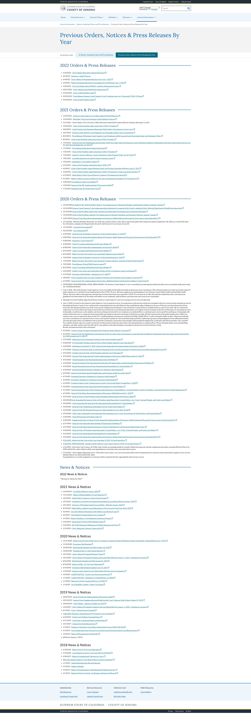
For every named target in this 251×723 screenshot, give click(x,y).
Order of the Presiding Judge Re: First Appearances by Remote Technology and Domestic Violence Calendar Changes (115, 215)
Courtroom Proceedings (82, 227)
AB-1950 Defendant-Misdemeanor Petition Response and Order (96, 525)
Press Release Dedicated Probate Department (89, 148)
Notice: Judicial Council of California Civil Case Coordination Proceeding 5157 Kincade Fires (105, 179)
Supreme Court (148, 2)
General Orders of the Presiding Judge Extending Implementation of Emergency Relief (104, 397)
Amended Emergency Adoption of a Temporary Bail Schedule (94, 376)
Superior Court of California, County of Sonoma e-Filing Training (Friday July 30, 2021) (104, 155)
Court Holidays (146, 692)
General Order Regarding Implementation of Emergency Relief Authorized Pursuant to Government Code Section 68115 (116, 218)
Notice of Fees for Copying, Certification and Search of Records (94, 673)
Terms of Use (179, 711)
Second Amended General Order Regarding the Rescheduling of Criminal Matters (102, 366)
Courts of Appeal (160, 2)
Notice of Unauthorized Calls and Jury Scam (89, 656)
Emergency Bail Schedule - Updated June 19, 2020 (91, 274)
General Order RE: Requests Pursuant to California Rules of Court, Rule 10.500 (101, 410)
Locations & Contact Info (69, 696)
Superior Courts (173, 2)
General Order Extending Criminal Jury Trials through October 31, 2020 (99, 234)
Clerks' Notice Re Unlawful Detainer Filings (88, 554)
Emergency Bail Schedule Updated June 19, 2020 (91, 568)
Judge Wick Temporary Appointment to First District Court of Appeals (89, 614)
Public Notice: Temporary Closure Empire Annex (90, 498)
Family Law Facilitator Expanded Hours (87, 617)
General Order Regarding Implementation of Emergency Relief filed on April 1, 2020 (102, 393)
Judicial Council (186, 2)
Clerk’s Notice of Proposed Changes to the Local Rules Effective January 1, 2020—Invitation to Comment (110, 607)
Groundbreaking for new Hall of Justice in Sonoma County (93, 158)
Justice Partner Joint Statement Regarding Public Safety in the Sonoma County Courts (103, 129)
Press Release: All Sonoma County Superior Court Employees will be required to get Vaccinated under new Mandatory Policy (117, 136)
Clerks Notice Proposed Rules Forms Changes (88, 515)
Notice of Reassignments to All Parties (85, 634)
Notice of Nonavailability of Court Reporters (90, 495)
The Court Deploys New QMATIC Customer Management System (96, 86)
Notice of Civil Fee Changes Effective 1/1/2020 (89, 581)
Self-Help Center (120, 696)
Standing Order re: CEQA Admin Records (89, 551)
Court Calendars (93, 692)
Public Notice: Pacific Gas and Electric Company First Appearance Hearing (99, 175)
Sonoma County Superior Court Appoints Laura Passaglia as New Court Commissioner (103, 133)
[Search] (188, 8)
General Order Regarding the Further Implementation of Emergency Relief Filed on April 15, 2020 (108, 356)
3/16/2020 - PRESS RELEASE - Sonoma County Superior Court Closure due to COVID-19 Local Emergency (102, 444)
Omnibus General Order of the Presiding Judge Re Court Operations (97, 353)
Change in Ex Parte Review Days (85, 624)
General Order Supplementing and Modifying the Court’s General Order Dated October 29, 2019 (109, 600)
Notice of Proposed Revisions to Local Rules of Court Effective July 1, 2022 (98, 83)
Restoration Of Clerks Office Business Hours (89, 522)
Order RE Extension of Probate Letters (87, 417)
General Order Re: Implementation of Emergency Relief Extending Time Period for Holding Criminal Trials (110, 281)
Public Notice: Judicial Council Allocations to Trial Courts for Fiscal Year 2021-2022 (102, 508)
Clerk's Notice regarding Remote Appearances (91, 90)
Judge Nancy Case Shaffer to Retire (86, 162)
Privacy (170, 711)
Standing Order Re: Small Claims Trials (86, 189)
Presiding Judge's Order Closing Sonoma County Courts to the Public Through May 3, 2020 (104, 383)
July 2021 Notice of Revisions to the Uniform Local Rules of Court (95, 512)
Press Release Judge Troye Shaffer (84, 182)
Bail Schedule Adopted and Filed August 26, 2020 (91, 561)
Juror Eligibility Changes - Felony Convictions (88, 585)
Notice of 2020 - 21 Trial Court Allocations (88, 564)
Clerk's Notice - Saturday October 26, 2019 (90, 604)
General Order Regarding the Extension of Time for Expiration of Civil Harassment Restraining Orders (109, 427)
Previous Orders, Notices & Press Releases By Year (136, 55)
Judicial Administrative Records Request (85, 663)
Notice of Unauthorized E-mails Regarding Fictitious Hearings (94, 670)
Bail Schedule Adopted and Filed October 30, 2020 (92, 548)
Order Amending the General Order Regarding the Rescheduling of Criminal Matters (103, 403)
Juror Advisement (80, 231)
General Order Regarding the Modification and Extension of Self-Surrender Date (101, 373)
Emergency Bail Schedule (83, 544)
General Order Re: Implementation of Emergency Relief (94, 597)
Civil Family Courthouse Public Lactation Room (90, 620)
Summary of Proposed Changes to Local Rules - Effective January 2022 (98, 505)
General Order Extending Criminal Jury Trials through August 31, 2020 (98, 257)
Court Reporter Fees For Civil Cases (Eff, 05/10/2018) (92, 653)
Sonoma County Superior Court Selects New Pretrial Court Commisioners (99, 571)
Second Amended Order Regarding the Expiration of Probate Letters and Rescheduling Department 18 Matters (113, 363)
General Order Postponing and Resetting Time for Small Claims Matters (98, 407)
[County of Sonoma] (77, 10)
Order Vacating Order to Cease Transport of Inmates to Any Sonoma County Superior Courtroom (107, 278)
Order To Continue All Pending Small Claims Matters (92, 244)
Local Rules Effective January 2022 (86, 491)
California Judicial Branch (123, 692)
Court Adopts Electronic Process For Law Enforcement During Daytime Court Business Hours (105, 630)
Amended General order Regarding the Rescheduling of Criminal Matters (98, 387)
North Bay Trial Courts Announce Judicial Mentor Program (95, 119)
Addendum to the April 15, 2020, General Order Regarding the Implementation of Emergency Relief (109, 346)
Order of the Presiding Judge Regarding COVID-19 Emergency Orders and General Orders (106, 172)
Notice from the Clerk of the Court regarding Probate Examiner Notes (98, 254)
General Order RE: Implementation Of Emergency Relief (92, 185)
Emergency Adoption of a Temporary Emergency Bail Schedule (94, 380)
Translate (154, 9)
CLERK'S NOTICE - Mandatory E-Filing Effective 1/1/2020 (93, 578)
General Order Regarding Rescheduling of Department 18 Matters (97, 423)
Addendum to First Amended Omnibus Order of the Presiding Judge (97, 339)
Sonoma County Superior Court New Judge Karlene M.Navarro (96, 116)
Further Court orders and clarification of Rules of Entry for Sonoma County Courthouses (104, 271)
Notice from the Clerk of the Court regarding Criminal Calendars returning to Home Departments (108, 261)
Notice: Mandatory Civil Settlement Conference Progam (92, 518)
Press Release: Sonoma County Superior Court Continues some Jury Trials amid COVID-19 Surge (108, 96)
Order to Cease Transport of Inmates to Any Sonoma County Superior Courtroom (101, 331)
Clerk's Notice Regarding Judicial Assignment (89, 73)
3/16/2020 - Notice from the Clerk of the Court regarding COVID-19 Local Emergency (95, 440)
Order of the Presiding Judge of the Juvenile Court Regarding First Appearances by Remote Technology (110, 212)
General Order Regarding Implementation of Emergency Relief (95, 247)
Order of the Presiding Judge (84, 93)
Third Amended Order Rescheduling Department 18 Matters (95, 360)
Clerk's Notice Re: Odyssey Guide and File (88, 528)
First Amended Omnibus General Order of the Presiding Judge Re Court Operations (103, 343)
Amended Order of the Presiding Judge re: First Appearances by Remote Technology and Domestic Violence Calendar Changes (118, 205)
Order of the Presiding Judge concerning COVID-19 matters (96, 126)
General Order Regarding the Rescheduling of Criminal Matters (96, 434)
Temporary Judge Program (80, 76)
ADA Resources (65, 692)
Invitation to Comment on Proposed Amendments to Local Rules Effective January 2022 (104, 501)
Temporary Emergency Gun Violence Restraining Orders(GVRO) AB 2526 (98, 627)
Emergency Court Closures (83, 241)
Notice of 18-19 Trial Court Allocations (87, 650)
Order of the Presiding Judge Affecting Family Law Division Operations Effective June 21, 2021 (106, 168)
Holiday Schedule (77, 666)
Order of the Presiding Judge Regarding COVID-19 (91, 165)
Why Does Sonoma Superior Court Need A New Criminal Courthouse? (89, 660)
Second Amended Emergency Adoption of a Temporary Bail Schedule (98, 370)
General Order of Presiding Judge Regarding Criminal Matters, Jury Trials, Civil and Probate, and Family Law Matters (115, 430)
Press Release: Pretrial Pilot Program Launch (89, 264)
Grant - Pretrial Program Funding (84, 610)
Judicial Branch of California (74, 2)
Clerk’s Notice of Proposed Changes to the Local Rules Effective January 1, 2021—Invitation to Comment (110, 558)
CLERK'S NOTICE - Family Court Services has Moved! (91, 574)
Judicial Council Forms (95, 696)
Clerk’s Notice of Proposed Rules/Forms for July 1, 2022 (92, 79)
